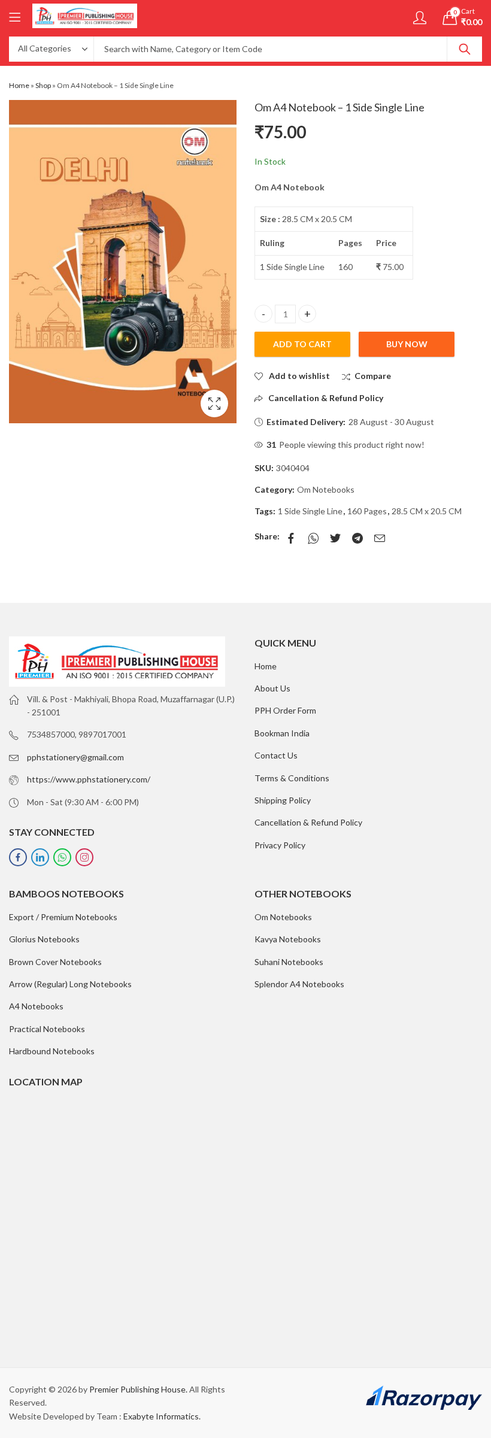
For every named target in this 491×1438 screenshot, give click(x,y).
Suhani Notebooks (288, 962)
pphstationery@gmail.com (75, 757)
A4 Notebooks (36, 1006)
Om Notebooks (325, 489)
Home (19, 85)
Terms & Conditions (291, 778)
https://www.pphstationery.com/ (88, 779)
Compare (372, 376)
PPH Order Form (285, 710)
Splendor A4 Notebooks (299, 984)
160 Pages (367, 511)
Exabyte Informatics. (162, 1416)
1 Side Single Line (310, 511)
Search (464, 49)
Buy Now (407, 344)
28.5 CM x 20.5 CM (427, 511)
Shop (43, 85)
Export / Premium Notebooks (63, 917)
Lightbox (214, 403)
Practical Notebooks (47, 1029)
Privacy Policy (279, 845)
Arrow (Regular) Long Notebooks (70, 984)
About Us (272, 688)
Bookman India (282, 733)
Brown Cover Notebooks (55, 962)
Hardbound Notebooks (52, 1051)
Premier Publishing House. (138, 1389)
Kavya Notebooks (287, 939)
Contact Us (276, 755)
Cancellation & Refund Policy (308, 822)
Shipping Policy (282, 800)
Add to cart (302, 344)
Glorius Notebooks (44, 939)
